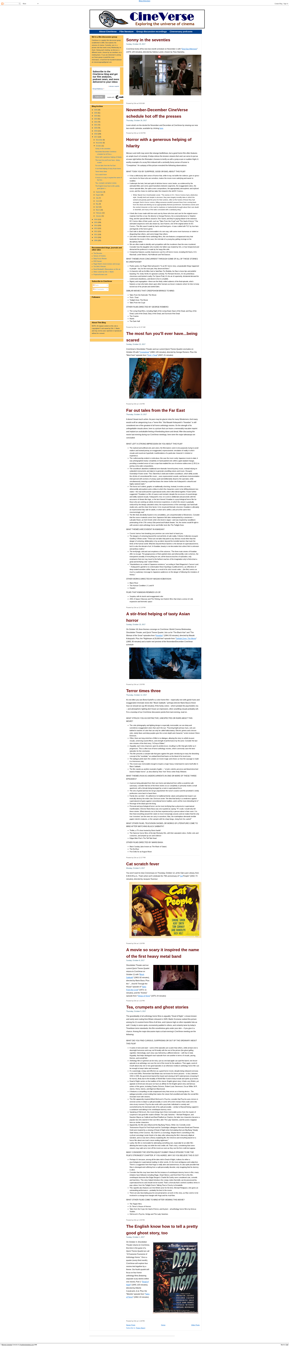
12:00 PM (142, 133)
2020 (96, 128)
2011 (96, 234)
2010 (96, 237)
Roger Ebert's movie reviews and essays (106, 264)
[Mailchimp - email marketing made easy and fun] (118, 99)
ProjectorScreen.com (100, 274)
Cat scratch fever (101, 174)
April (97, 207)
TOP (287, 1344)
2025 (96, 113)
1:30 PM (142, 684)
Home (163, 1325)
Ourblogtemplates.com (27, 1344)
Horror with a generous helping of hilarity (108, 157)
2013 (96, 228)
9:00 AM (142, 103)
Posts (96, 285)
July (97, 198)
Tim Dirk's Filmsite (99, 266)
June (97, 201)
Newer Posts (130, 1325)
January (98, 216)
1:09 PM (142, 1220)
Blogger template (7, 1344)
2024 (96, 116)
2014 (96, 225)
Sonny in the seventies (102, 148)
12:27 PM (142, 857)
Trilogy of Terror (144, 996)
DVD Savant (97, 261)
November (99, 143)
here (161, 128)
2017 (96, 137)
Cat (181, 876)
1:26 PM (142, 943)
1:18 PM (142, 1321)
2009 (96, 240)
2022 (96, 122)
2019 (96, 131)
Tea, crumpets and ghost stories (106, 183)
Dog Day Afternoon (189, 49)
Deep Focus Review (100, 258)
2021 (96, 125)
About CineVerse (108, 31)
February (99, 213)
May (97, 204)
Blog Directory (144, 1)
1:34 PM (142, 404)
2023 (96, 119)
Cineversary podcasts (181, 31)
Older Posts (195, 1325)
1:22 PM (142, 1001)
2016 (96, 219)
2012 (96, 231)
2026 (96, 110)
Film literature (126, 31)
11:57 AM (142, 327)
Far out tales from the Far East (105, 165)
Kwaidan (159, 635)
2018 (96, 134)
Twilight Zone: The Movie (186, 638)
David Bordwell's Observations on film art (106, 269)
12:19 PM (142, 607)
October (98, 146)
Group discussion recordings (151, 31)
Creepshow (144, 352)
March (98, 210)
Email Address (98, 89)
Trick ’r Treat (152, 355)
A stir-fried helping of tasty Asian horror (108, 168)
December (99, 140)
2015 (96, 222)
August (98, 195)
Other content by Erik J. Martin (103, 272)
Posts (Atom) (140, 1328)
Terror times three (101, 171)
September (99, 192)
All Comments (99, 289)
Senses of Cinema (99, 256)
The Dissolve (97, 253)
